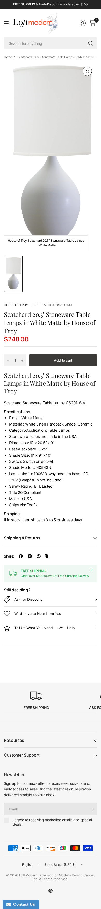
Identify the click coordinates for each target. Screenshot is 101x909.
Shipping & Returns (22, 537)
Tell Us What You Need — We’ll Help (44, 628)
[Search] (90, 43)
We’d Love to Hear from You (37, 613)
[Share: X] (29, 556)
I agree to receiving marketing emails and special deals (52, 822)
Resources (14, 740)
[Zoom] (87, 71)
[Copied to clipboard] (46, 556)
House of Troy (16, 305)
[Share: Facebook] (20, 556)
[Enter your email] (92, 809)
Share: (9, 556)
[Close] (92, 570)
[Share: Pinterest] (38, 556)
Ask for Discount (28, 599)
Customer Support (22, 755)
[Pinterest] (50, 890)
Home (8, 57)
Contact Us (23, 904)
